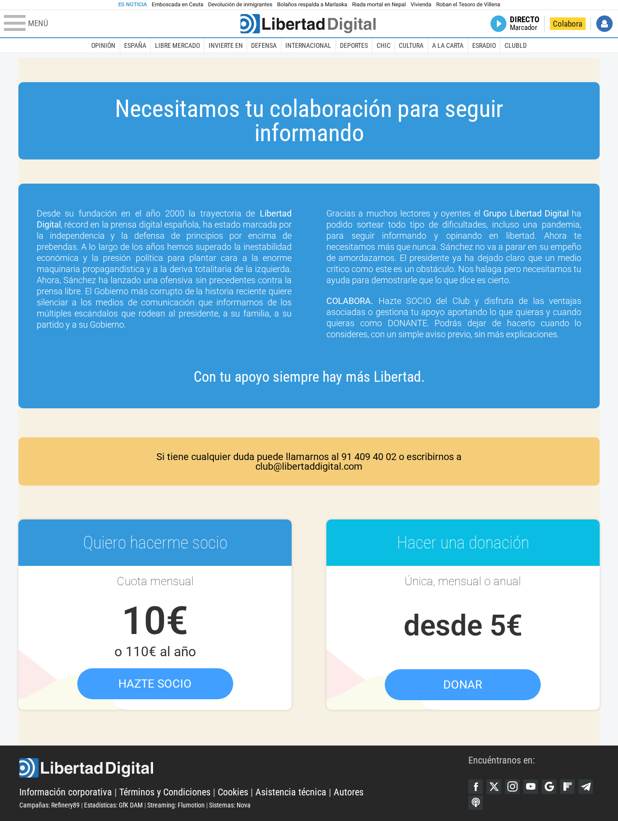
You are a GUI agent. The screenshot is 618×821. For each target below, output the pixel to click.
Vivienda (420, 4)
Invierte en (226, 45)
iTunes (475, 802)
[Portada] (308, 23)
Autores (349, 792)
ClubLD (516, 45)
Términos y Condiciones (165, 792)
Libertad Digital (243, 768)
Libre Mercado (177, 45)
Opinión (103, 45)
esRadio (484, 45)
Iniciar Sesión (604, 23)
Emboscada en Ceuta (177, 4)
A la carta (448, 45)
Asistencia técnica (290, 792)
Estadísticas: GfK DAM (113, 805)
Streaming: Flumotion (176, 805)
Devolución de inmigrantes (240, 4)
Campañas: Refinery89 (49, 805)
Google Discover (549, 786)
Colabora (567, 24)
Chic (384, 45)
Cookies (233, 792)
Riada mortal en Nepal (379, 4)
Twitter (494, 786)
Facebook (475, 786)
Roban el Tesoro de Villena (468, 4)
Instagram (512, 786)
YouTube (530, 786)
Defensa (264, 45)
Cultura (411, 45)
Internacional (308, 45)
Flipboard (567, 786)
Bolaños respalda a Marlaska (312, 4)
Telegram (585, 786)
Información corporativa (65, 792)
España (135, 45)
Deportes (354, 45)
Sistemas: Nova (230, 805)
